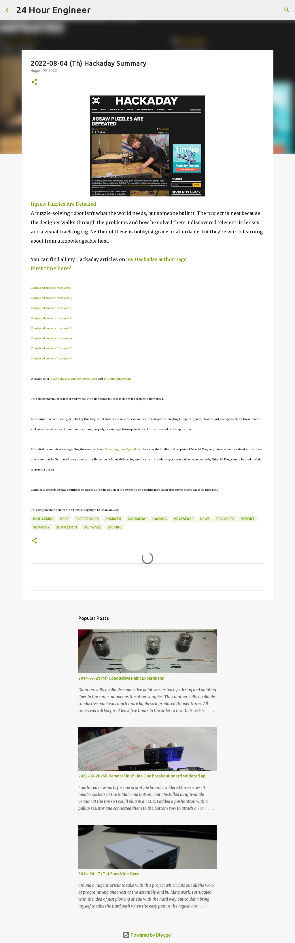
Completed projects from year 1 (51, 287)
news (205, 519)
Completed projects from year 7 (51, 348)
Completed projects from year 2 (51, 297)
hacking (159, 519)
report (248, 519)
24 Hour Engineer (53, 10)
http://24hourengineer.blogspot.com (73, 378)
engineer (113, 519)
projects (225, 519)
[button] (34, 82)
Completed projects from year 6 (51, 338)
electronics (87, 519)
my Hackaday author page (156, 259)
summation (66, 527)
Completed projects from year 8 (51, 358)
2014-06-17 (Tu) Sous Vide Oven (108, 873)
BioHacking (43, 519)
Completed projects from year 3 (51, 308)
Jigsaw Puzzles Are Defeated (63, 204)
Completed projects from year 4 (51, 318)
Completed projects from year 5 (51, 328)
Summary (41, 527)
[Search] (98, 10)
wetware (92, 527)
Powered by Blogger (151, 935)
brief (64, 519)
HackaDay (137, 519)
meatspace (183, 519)
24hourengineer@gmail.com (123, 449)
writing (114, 527)
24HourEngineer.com (117, 378)
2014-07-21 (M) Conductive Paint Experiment (121, 678)
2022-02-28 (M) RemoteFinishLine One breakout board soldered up (141, 776)
